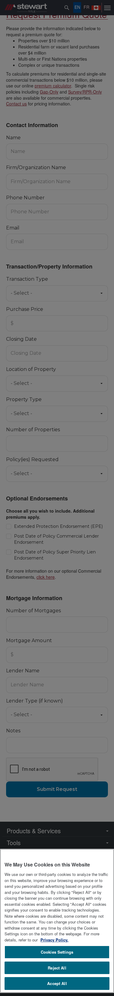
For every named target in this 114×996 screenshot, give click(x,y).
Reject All (57, 968)
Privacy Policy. (54, 940)
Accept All (57, 983)
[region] (57, 921)
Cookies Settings (57, 952)
